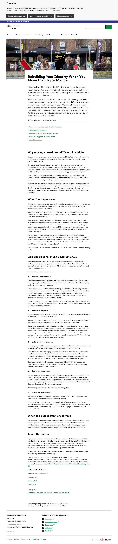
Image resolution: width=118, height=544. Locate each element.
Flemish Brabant (52, 493)
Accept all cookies (15, 16)
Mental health (64, 493)
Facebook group (52, 522)
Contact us (75, 35)
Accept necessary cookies (40, 16)
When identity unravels (37, 130)
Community (39, 35)
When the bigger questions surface (42, 137)
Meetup (49, 531)
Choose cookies (63, 16)
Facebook (32, 481)
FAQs (44, 539)
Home (9, 35)
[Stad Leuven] (26, 21)
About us (64, 35)
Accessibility (25, 539)
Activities (28, 35)
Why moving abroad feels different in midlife (45, 127)
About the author (35, 140)
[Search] (109, 27)
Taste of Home (52, 35)
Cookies (16, 539)
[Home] (13, 27)
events (41, 298)
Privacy (9, 539)
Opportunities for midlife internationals (43, 133)
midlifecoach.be (41, 474)
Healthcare (32, 493)
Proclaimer (36, 539)
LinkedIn (32, 485)
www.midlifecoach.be (50, 464)
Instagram (32, 477)
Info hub (18, 35)
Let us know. (64, 504)
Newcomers (41, 493)
